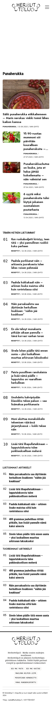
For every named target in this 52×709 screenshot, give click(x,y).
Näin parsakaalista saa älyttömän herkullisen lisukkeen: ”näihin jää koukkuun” (25, 309)
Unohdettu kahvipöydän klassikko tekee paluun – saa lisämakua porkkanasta (29, 400)
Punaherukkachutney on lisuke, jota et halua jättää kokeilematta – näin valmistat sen (37, 171)
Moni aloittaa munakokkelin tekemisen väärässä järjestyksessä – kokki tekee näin (28, 424)
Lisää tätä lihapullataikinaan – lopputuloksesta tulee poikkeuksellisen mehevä (29, 447)
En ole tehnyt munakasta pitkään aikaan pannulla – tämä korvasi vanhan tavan (27, 332)
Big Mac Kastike (33, 669)
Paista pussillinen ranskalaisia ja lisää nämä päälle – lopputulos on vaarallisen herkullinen (29, 377)
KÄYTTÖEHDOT (29, 700)
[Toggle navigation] (47, 7)
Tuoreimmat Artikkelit (17, 549)
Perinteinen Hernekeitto (25, 678)
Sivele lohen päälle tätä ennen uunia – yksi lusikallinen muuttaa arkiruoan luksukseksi (29, 354)
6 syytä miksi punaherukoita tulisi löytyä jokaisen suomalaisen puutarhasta (36, 202)
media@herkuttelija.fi (15, 700)
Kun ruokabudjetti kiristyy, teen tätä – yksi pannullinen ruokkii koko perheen (30, 242)
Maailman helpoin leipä (25, 673)
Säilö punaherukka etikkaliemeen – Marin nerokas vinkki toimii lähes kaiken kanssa (26, 118)
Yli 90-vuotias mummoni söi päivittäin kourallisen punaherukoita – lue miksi (34, 143)
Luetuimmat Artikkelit (17, 467)
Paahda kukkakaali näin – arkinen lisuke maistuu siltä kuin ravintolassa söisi (27, 285)
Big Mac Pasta (17, 669)
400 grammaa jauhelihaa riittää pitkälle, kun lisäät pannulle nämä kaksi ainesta (27, 523)
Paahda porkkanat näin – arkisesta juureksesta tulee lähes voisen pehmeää (27, 264)
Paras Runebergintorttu (25, 682)
